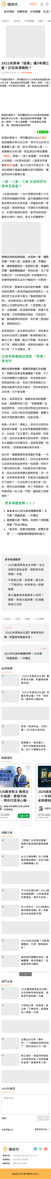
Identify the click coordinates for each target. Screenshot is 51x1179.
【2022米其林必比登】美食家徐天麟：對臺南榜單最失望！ (35, 679)
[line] (40, 1149)
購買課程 (33, 4)
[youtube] (45, 1149)
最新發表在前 (41, 1129)
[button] (47, 4)
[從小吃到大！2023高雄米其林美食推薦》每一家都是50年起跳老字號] (10, 911)
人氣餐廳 (40, 618)
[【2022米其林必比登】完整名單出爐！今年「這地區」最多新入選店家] (10, 696)
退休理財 (9, 11)
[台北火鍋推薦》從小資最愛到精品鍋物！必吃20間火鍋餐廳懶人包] (10, 860)
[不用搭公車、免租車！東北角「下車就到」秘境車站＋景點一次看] (10, 1009)
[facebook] (35, 1149)
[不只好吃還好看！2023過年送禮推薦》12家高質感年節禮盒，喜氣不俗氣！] (10, 894)
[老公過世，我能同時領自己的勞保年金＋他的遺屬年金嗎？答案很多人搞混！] (10, 1059)
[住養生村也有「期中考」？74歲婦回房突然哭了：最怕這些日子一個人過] (10, 1043)
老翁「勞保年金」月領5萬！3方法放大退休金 (34, 728)
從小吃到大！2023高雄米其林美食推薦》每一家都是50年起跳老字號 (35, 910)
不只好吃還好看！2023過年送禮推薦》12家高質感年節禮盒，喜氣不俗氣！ (35, 894)
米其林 (8, 618)
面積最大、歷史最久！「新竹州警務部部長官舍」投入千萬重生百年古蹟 (34, 746)
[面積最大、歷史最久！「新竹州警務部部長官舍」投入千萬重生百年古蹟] (10, 746)
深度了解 (36, 815)
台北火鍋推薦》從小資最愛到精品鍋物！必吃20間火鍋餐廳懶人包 (35, 860)
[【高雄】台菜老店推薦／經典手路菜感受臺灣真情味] (10, 844)
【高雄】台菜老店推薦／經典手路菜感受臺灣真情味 (34, 843)
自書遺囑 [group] (30, 20)
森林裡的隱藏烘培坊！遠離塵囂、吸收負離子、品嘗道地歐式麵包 (34, 960)
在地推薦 (35, 11)
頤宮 (18, 618)
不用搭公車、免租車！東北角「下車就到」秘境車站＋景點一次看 (34, 1009)
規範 (4, 1118)
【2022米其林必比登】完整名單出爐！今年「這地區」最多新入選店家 (35, 695)
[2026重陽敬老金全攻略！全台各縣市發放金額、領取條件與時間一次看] (10, 993)
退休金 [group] (17, 20)
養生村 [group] (6, 20)
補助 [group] (41, 20)
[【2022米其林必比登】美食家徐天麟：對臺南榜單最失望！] (10, 680)
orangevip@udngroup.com (25, 1155)
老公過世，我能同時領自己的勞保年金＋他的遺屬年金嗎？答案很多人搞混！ (34, 1059)
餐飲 (28, 618)
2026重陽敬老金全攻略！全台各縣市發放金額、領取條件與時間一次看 (35, 992)
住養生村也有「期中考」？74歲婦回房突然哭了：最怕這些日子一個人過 (35, 1043)
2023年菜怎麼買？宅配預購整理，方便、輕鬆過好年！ (35, 944)
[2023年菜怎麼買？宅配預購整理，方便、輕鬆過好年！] (10, 945)
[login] (41, 4)
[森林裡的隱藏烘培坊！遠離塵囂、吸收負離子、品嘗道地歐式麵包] (10, 961)
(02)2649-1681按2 (21, 1159)
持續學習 (22, 11)
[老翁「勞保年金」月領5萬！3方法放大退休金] (10, 730)
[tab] (20, 825)
